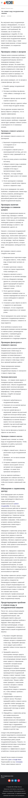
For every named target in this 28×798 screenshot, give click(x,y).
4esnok (3, 16)
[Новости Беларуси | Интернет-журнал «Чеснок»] (8, 2)
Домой (3, 8)
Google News (17, 759)
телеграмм (19, 762)
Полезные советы (9, 8)
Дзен (10, 759)
